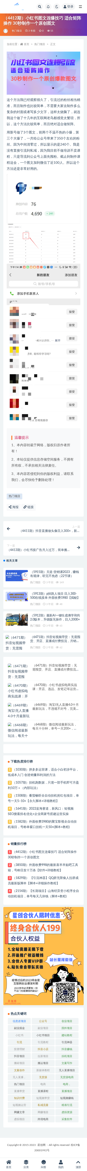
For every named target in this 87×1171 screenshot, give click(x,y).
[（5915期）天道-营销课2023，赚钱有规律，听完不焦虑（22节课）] (17, 575)
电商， (67, 1084)
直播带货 (19, 1091)
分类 (26, 1167)
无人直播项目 (67, 1070)
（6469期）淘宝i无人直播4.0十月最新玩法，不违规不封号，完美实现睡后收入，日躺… (55, 708)
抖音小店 (43, 1049)
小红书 (19, 1035)
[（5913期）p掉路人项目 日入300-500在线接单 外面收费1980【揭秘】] (17, 596)
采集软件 (67, 1119)
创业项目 (67, 1021)
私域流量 (43, 1105)
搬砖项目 (19, 1063)
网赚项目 (43, 1112)
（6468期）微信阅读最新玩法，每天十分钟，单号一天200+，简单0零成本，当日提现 (54, 728)
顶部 (78, 1167)
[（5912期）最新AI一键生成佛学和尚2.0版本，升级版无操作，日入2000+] (17, 620)
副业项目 (43, 1028)
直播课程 (43, 1091)
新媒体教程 (43, 1070)
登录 (70, 6)
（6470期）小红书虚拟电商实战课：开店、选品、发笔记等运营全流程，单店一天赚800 (55, 689)
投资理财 (19, 1049)
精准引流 (67, 1105)
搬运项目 (43, 1063)
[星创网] (5, 31)
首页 (26, 44)
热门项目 (17, 31)
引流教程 (43, 1042)
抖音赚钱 (67, 1049)
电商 (43, 1084)
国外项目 (67, 1028)
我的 (61, 1167)
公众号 (43, 1021)
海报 (15, 507)
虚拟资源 (67, 1112)
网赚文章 (19, 1112)
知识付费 (19, 1098)
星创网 (41, 1145)
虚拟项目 (19, 1119)
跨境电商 (43, 1119)
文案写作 (67, 1063)
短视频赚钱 (67, 1098)
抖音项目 (19, 1056)
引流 (19, 1042)
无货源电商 (67, 1077)
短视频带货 (43, 1098)
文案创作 (19, 1070)
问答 (43, 1167)
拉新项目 (43, 1056)
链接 (30, 507)
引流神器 (67, 1042)
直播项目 (67, 1091)
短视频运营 (19, 1105)
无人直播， (19, 1077)
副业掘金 (19, 1028)
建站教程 (67, 1035)
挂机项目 (67, 1056)
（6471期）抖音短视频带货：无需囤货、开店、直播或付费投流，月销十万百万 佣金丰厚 (55, 641)
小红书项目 (43, 1035)
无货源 (43, 1077)
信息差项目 (19, 1021)
